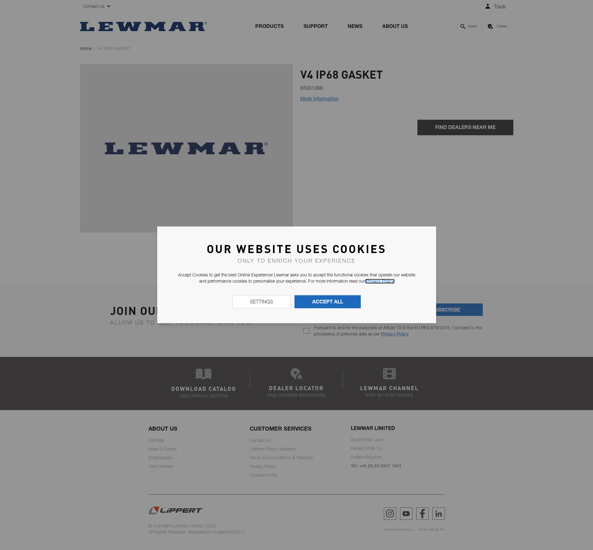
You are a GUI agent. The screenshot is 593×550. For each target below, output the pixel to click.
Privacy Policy (380, 281)
